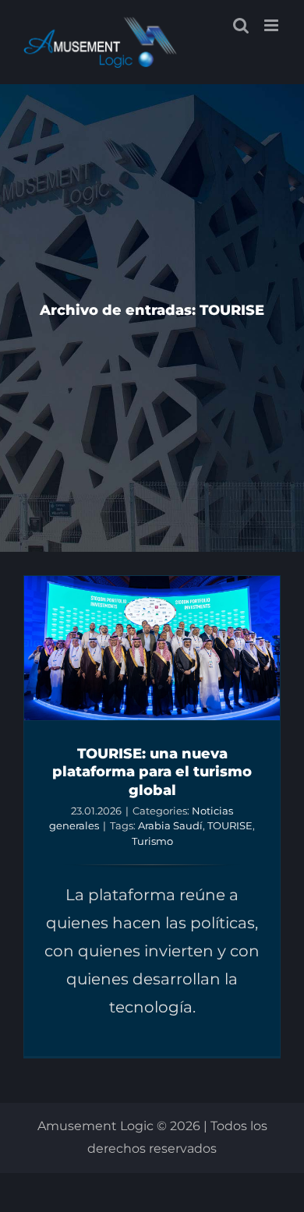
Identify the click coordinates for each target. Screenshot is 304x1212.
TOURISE (230, 825)
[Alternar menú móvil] (272, 25)
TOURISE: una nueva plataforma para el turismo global (152, 771)
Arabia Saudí (170, 825)
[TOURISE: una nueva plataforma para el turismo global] (152, 648)
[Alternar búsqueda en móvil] (241, 25)
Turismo (152, 841)
